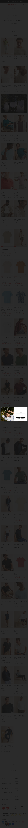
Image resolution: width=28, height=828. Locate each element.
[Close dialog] (26, 407)
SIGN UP (21, 417)
